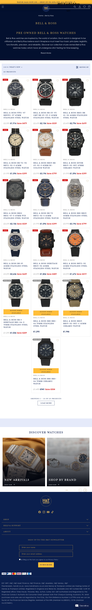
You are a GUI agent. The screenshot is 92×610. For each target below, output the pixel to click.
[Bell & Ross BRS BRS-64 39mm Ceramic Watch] (46, 352)
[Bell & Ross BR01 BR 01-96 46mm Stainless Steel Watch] (75, 92)
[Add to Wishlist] (28, 80)
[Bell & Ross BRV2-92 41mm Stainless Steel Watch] (75, 243)
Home (40, 16)
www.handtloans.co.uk (35, 586)
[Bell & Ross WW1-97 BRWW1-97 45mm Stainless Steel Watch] (16, 92)
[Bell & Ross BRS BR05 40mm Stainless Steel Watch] (75, 192)
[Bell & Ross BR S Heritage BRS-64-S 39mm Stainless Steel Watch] (16, 293)
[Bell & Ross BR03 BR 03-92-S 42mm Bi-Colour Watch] (46, 142)
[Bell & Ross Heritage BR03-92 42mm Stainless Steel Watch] (46, 243)
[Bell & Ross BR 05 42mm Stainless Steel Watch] (16, 243)
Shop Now (8, 485)
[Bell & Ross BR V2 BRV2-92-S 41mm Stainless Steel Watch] (46, 192)
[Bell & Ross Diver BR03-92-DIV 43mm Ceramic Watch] (75, 142)
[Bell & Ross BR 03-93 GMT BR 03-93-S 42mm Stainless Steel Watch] (46, 92)
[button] (2, 6)
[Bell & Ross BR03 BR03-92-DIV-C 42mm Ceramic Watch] (75, 293)
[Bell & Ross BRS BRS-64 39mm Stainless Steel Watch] (46, 293)
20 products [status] (9, 72)
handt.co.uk (18, 586)
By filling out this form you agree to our (39, 560)
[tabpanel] (24, 462)
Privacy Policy (53, 560)
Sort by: (11, 67)
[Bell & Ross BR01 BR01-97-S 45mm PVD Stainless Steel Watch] (16, 192)
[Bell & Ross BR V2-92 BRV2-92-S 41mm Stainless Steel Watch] (16, 142)
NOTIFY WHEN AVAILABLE (16, 312)
